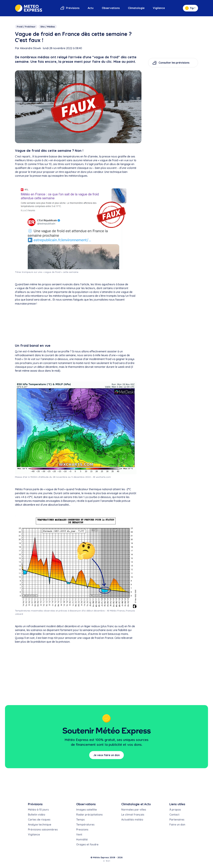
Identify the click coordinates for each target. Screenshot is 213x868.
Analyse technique (39, 824)
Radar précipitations (89, 814)
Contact (174, 814)
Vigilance (159, 8)
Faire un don (177, 824)
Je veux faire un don (106, 755)
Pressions (82, 829)
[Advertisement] (75, 325)
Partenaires (176, 819)
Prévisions (72, 8)
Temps (80, 819)
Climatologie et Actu (136, 804)
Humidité (82, 839)
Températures (85, 824)
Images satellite (86, 809)
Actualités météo (132, 819)
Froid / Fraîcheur (26, 26)
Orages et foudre (87, 844)
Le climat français (132, 814)
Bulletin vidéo (36, 814)
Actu (91, 8)
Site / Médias (47, 26)
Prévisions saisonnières (43, 829)
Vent (79, 834)
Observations (111, 8)
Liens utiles (177, 804)
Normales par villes (133, 809)
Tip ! (192, 8)
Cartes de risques (39, 819)
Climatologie (136, 8)
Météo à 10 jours (38, 809)
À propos (175, 809)
